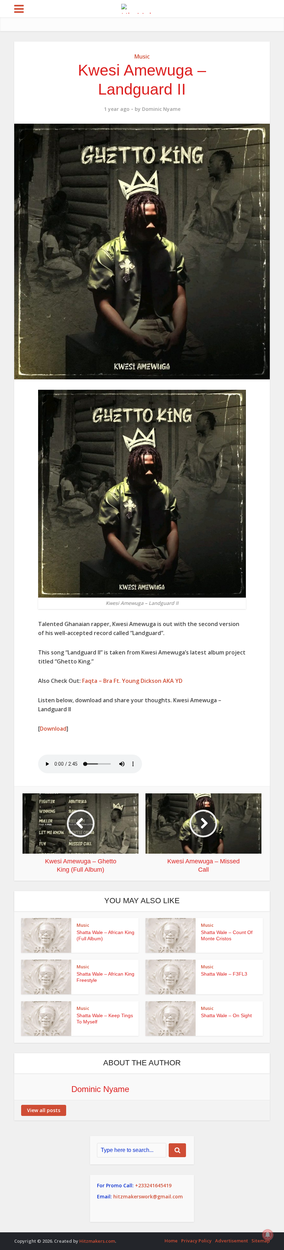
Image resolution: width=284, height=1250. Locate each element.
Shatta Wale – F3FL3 (224, 974)
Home (171, 1241)
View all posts (43, 1110)
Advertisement (231, 1241)
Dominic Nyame (161, 109)
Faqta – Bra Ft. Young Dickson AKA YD (132, 681)
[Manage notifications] (267, 1234)
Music (142, 56)
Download (53, 728)
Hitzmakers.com (97, 1241)
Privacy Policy (196, 1241)
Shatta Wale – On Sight (226, 1015)
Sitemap (260, 1241)
